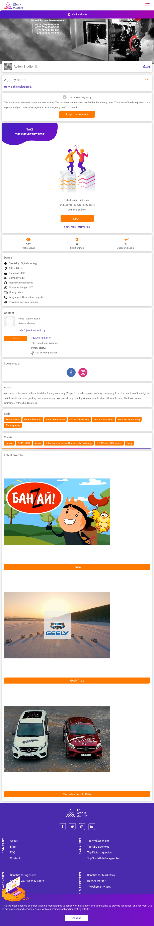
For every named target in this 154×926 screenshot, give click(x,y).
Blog (13, 846)
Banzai (77, 567)
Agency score (15, 80)
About (14, 840)
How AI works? (96, 880)
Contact (15, 858)
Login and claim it (77, 114)
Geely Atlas (77, 680)
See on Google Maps (46, 352)
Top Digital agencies (99, 852)
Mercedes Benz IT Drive (77, 794)
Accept (76, 917)
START (77, 218)
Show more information (77, 226)
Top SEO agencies (98, 846)
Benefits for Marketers (101, 875)
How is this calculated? (18, 86)
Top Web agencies (98, 840)
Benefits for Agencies (23, 875)
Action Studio (23, 66)
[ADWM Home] (77, 810)
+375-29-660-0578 (41, 338)
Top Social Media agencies (103, 858)
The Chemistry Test (99, 886)
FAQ (12, 852)
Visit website (79, 14)
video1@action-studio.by (31, 330)
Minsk (15, 338)
